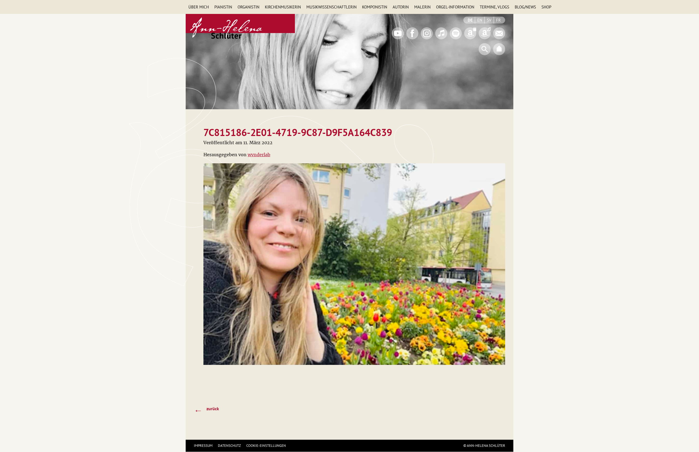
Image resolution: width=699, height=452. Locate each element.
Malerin (422, 7)
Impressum (203, 445)
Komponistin (374, 7)
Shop (546, 7)
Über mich (198, 7)
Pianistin (223, 7)
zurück (206, 409)
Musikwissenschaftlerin (331, 7)
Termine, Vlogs (494, 7)
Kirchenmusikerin (283, 7)
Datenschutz (229, 445)
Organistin (248, 7)
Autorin (401, 7)
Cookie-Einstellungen (266, 445)
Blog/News (525, 7)
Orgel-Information (455, 7)
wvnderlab (259, 154)
